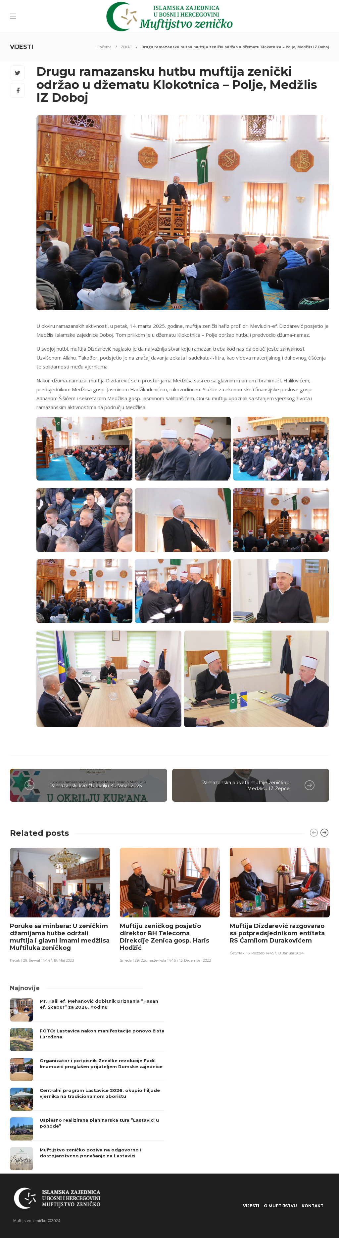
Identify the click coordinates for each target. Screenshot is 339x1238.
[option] (60, 905)
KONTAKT (312, 1205)
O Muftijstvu (280, 1205)
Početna (104, 46)
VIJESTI (251, 1205)
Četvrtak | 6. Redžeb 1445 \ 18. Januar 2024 (267, 953)
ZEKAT (126, 46)
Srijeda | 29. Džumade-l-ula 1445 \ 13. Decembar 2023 (165, 960)
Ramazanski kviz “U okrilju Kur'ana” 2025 (95, 786)
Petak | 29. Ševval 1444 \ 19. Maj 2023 (42, 960)
